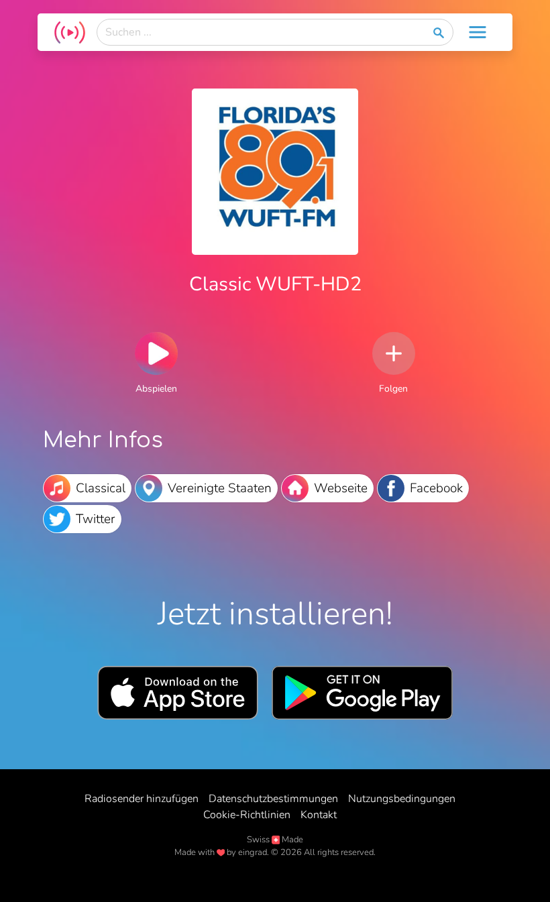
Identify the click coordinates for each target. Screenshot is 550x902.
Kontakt (318, 814)
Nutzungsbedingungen (401, 798)
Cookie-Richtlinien (246, 814)
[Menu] (477, 32)
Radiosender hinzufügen (142, 798)
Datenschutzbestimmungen (273, 798)
